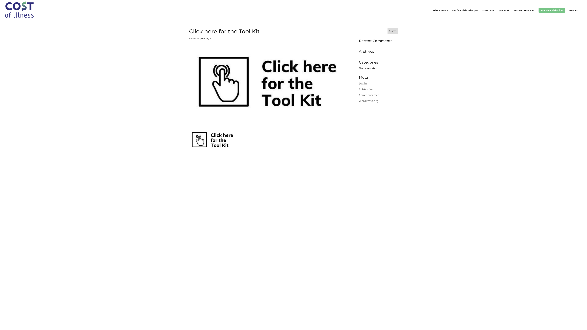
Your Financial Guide (552, 10)
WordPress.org (368, 101)
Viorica (195, 38)
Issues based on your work (495, 10)
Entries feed (366, 89)
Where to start (440, 10)
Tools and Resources (523, 10)
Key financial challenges (465, 10)
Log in (363, 83)
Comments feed (369, 95)
